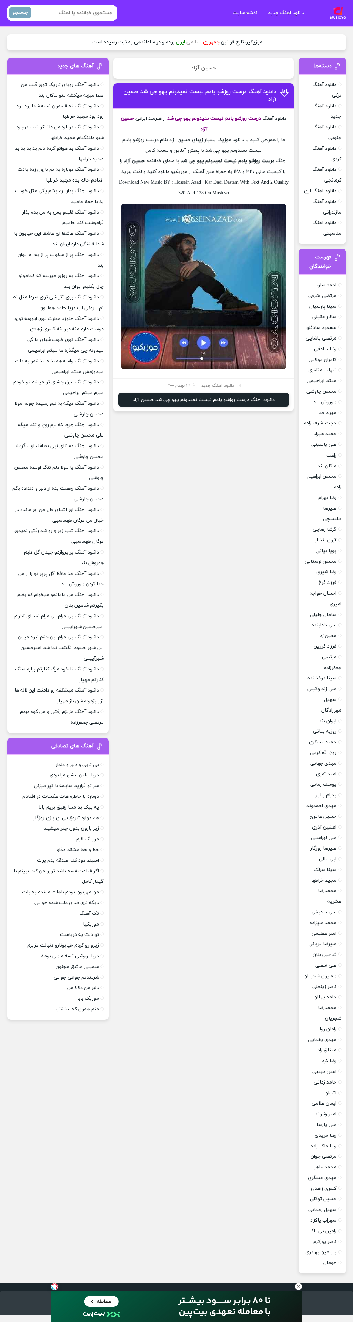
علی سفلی (325, 965)
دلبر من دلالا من (83, 988)
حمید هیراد (325, 434)
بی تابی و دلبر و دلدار (77, 765)
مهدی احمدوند (321, 806)
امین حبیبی (324, 1071)
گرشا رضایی (324, 529)
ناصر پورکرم (324, 1241)
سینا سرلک (325, 869)
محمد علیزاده (323, 923)
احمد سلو (326, 285)
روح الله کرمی (323, 753)
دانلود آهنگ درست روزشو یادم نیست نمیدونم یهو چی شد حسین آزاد (204, 399)
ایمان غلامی (324, 1103)
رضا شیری (326, 572)
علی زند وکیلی (321, 689)
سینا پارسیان (322, 306)
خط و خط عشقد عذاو (78, 849)
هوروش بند (324, 402)
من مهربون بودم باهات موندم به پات (60, 892)
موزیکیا (91, 924)
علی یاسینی (323, 444)
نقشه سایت (245, 13)
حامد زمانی (325, 1082)
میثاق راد (326, 1050)
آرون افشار (325, 540)
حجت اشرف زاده (320, 423)
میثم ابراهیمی (321, 381)
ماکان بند (326, 466)
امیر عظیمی (324, 933)
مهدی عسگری (322, 1178)
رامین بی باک (322, 1231)
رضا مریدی (325, 1135)
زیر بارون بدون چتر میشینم (71, 828)
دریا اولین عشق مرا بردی (74, 775)
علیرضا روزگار (323, 848)
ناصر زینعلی (324, 986)
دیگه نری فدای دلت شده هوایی (66, 903)
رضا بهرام (327, 497)
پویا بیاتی (326, 551)
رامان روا (328, 1029)
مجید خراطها (323, 880)
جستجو (20, 12)
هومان (329, 1263)
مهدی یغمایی (322, 1040)
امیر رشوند (325, 1114)
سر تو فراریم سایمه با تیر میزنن (66, 786)
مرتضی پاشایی (321, 338)
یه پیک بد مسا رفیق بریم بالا (69, 807)
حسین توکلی (323, 1199)
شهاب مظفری (322, 370)
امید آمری (326, 774)
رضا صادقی (325, 349)
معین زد (328, 636)
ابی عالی (327, 859)
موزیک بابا (88, 998)
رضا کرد (329, 1061)
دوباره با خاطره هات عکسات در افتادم (60, 796)
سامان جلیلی (323, 614)
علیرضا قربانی (322, 944)
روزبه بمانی (324, 731)
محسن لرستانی (320, 561)
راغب (331, 455)
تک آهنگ (89, 913)
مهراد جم (327, 413)
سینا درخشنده (321, 678)
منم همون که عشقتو (77, 1009)
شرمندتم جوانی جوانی (76, 977)
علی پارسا (326, 1125)
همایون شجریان (320, 976)
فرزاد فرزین (325, 646)
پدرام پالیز (326, 795)
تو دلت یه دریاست (79, 934)
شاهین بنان (324, 954)
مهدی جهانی (323, 763)
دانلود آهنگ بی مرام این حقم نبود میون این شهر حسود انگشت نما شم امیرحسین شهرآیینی (61, 648)
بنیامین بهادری (320, 1252)
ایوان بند (327, 721)
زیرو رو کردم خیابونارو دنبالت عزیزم (63, 945)
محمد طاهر (325, 1167)
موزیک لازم (87, 839)
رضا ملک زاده (323, 1146)
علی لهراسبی (323, 837)
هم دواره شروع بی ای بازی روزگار (66, 818)
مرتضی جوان (323, 1156)
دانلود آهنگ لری (320, 191)
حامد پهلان (325, 997)
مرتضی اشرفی (322, 296)
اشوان (330, 1093)
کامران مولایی (322, 359)
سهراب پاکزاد (323, 1220)
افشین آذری (324, 827)
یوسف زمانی (323, 784)
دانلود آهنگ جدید (286, 13)
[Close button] (298, 1286)
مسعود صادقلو (321, 327)
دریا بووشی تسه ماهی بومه (70, 956)
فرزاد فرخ (327, 582)
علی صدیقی (324, 912)
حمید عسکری (322, 742)
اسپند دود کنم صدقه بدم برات (68, 860)
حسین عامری (323, 816)
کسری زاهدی (323, 1188)
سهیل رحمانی (322, 1209)
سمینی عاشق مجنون (77, 966)
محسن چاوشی (321, 391)
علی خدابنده (324, 625)
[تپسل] (54, 1286)
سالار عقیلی (324, 317)
